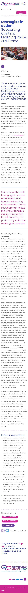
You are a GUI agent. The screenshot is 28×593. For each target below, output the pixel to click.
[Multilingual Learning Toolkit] (10, 4)
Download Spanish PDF (9, 516)
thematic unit (18, 135)
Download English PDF (9, 520)
